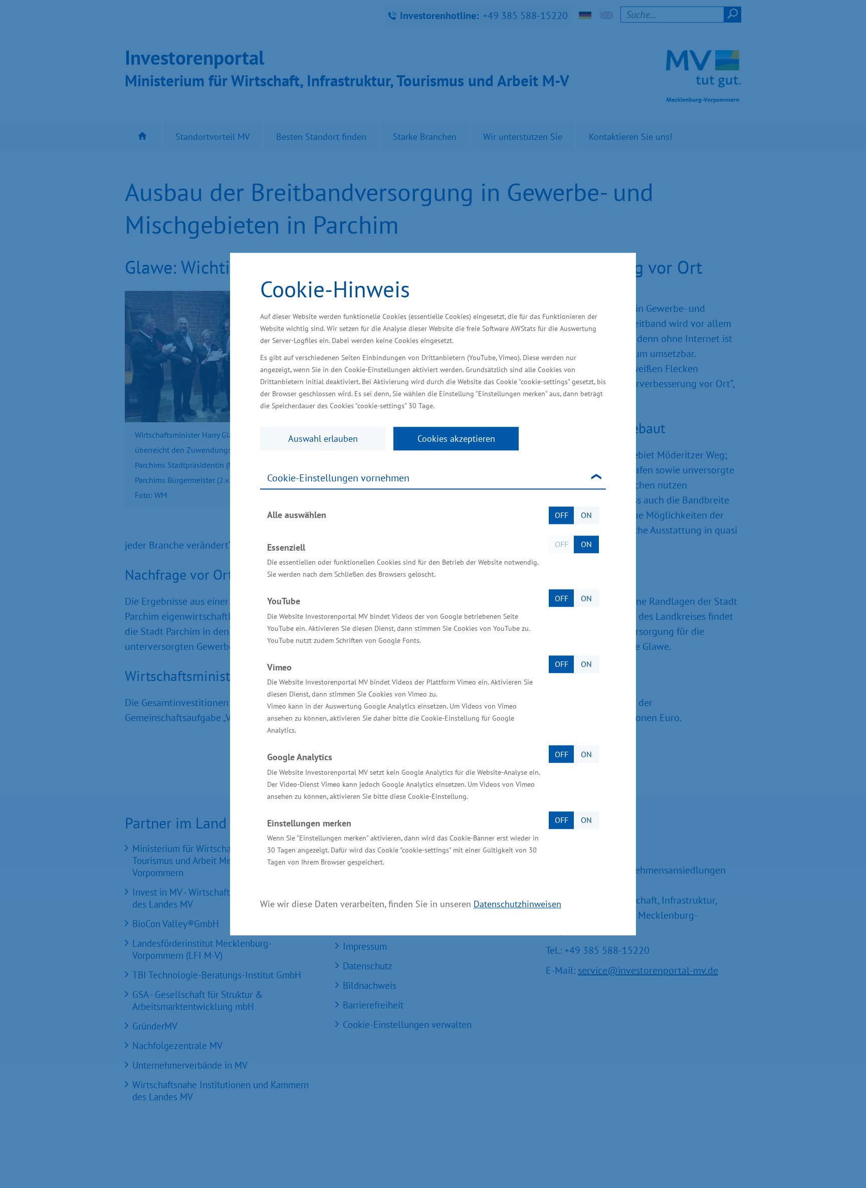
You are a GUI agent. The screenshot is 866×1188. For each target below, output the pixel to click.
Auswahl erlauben (323, 438)
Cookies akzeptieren (456, 438)
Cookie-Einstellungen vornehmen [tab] (338, 477)
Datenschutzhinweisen (517, 904)
